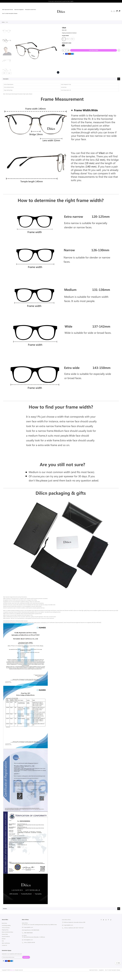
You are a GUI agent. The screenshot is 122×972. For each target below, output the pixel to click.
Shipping (64, 33)
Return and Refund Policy (7, 932)
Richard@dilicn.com (28, 939)
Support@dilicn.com (28, 927)
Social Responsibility (6, 925)
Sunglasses (101, 970)
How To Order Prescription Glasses (9, 13)
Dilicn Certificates (6, 943)
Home (3, 22)
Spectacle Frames (93, 970)
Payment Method (6, 936)
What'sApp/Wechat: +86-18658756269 (30, 930)
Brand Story (4, 923)
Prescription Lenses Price (30, 9)
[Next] (58, 50)
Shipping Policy (5, 930)
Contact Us (4, 945)
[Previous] (14, 50)
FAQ (3, 941)
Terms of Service (5, 927)
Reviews (3, 938)
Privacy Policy (5, 934)
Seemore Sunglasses (19, 9)
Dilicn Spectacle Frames (7, 9)
